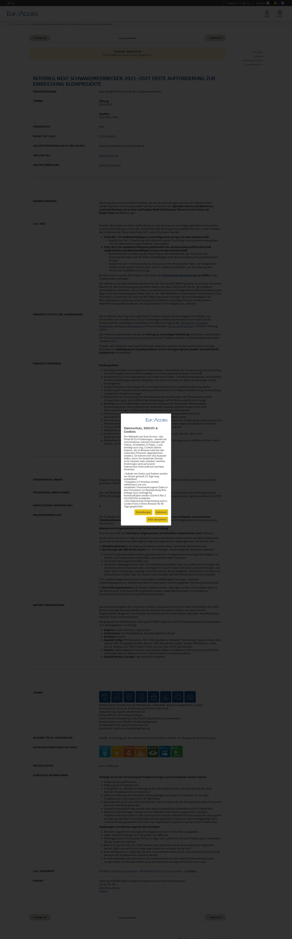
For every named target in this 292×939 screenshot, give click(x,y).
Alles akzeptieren (157, 519)
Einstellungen (143, 512)
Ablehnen (161, 512)
